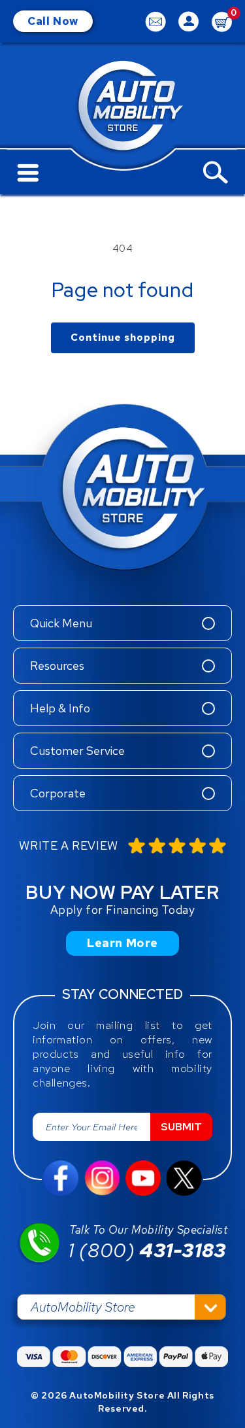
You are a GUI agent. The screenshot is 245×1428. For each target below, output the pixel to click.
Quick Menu (61, 623)
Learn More (122, 942)
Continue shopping (123, 337)
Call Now (52, 21)
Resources (57, 665)
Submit (181, 1127)
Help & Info (60, 708)
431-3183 (147, 1250)
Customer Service (77, 750)
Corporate (58, 793)
